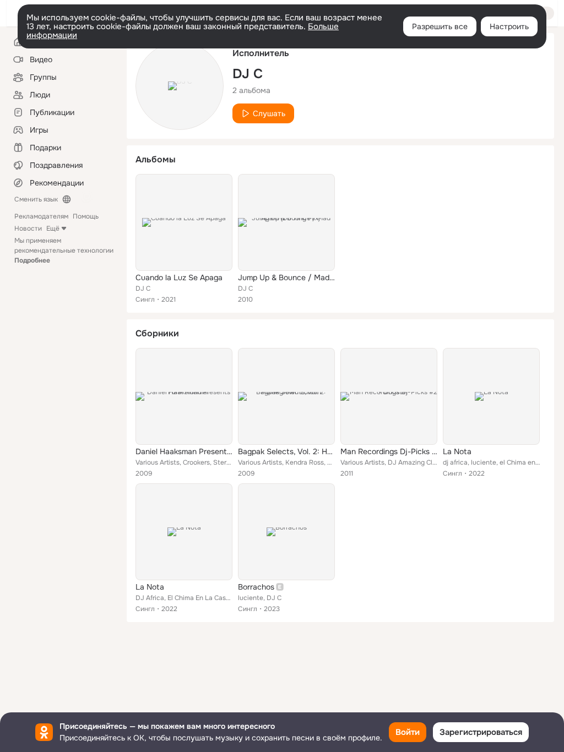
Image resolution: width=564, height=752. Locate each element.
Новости (28, 228)
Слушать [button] (269, 113)
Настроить (509, 26)
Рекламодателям (41, 216)
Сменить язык (36, 199)
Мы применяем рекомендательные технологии (63, 250)
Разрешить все (440, 26)
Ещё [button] (52, 228)
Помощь (86, 216)
